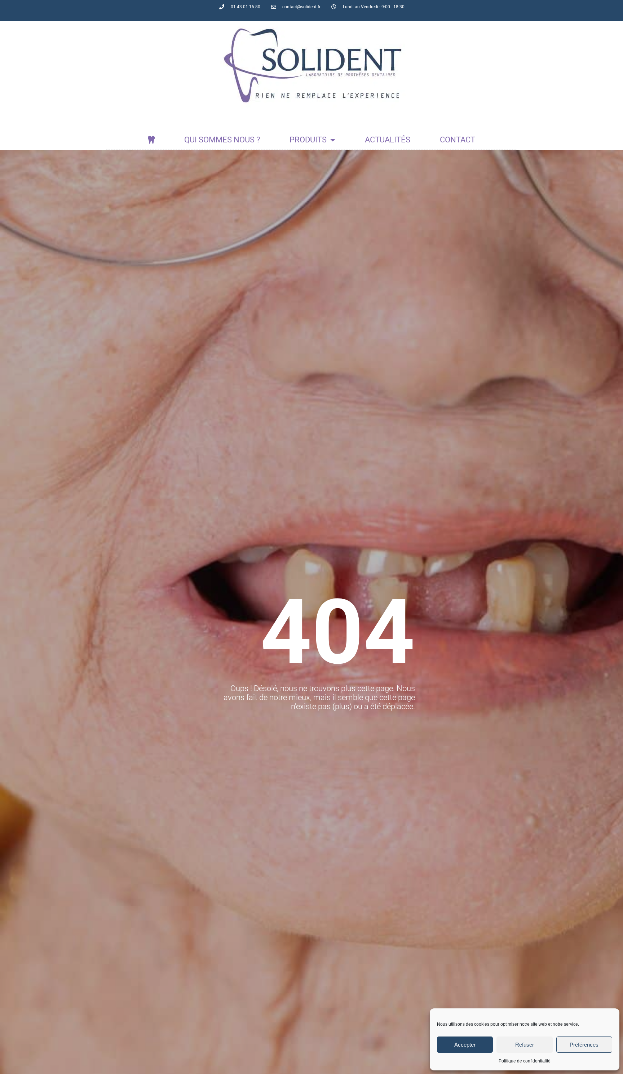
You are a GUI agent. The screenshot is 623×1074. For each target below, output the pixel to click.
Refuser (524, 1045)
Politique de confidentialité (525, 1061)
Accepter (465, 1045)
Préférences (584, 1045)
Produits (308, 139)
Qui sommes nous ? (222, 139)
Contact (457, 139)
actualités (387, 139)
